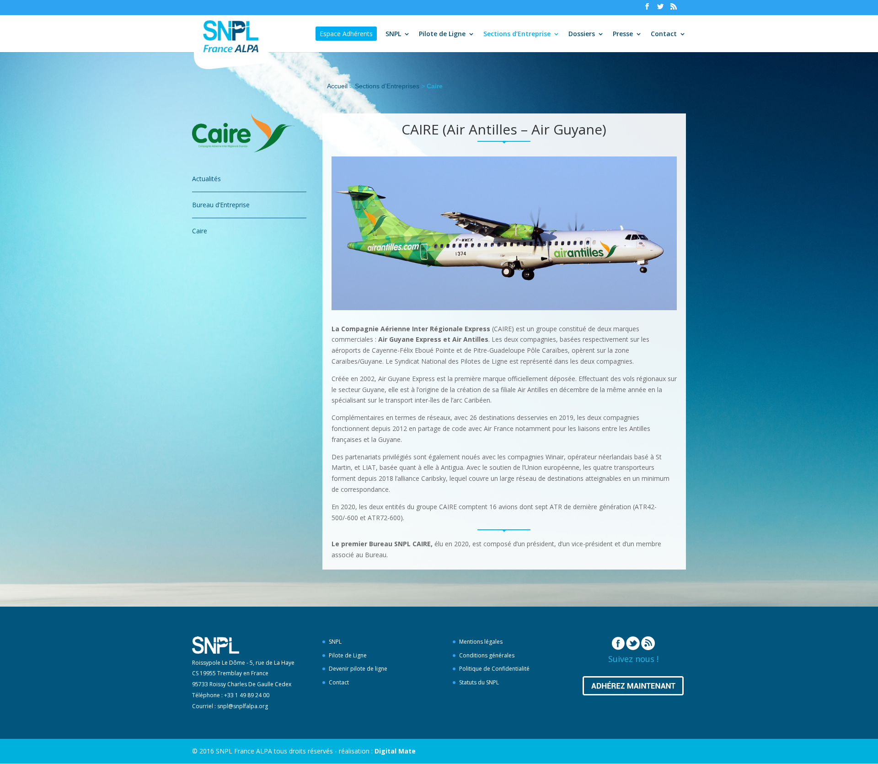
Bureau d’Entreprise (221, 204)
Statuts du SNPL (479, 682)
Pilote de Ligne (442, 34)
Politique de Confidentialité (494, 669)
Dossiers (581, 34)
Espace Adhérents (346, 33)
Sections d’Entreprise (517, 34)
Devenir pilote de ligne (358, 669)
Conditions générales (486, 655)
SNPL (393, 34)
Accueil (337, 86)
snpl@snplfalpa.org (242, 706)
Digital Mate (395, 751)
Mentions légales (481, 642)
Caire (199, 230)
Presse (623, 34)
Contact (664, 34)
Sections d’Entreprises (387, 86)
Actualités (206, 178)
